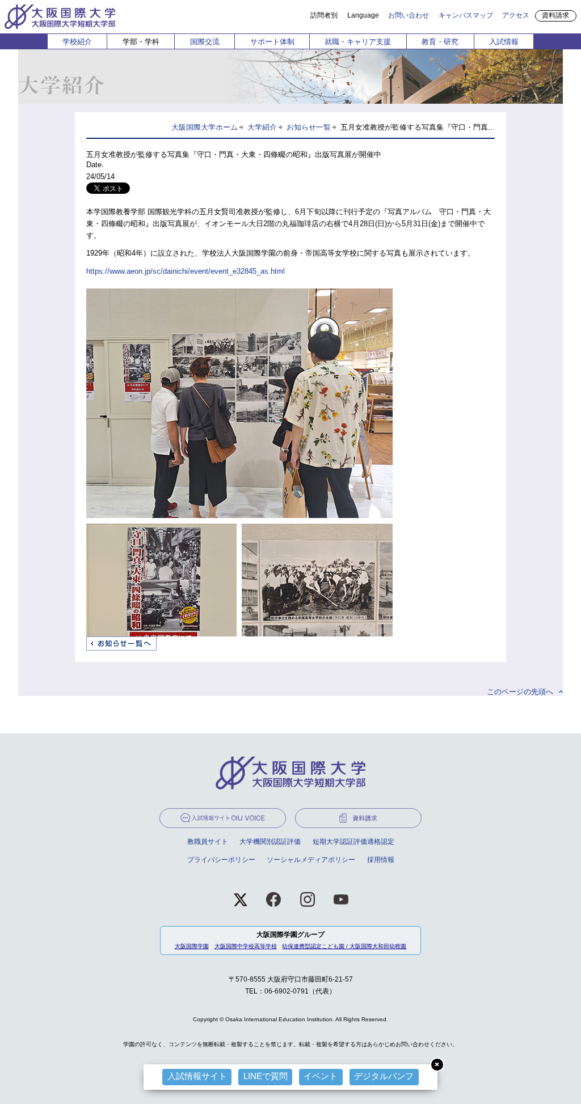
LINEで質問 (265, 1076)
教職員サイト (207, 841)
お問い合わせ (408, 14)
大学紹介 (262, 127)
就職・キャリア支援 (358, 41)
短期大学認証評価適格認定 (353, 841)
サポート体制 (272, 41)
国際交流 (205, 41)
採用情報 (380, 859)
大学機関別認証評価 (270, 841)
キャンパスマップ (466, 14)
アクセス (515, 14)
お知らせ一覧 (309, 127)
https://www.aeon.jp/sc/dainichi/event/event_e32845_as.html (185, 271)
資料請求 (555, 15)
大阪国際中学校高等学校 (245, 946)
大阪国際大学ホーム (204, 127)
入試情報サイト (197, 1076)
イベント (321, 1076)
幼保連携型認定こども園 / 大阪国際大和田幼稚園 (344, 946)
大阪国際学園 (192, 946)
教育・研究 (440, 41)
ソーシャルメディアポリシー (311, 859)
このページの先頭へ (520, 691)
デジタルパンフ (384, 1076)
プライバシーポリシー (221, 859)
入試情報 (504, 41)
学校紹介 (77, 41)
